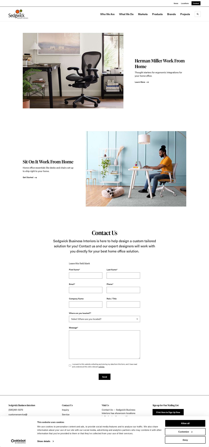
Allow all (185, 423)
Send (104, 376)
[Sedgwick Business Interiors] (23, 14)
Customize (183, 432)
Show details (43, 441)
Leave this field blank (79, 263)
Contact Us (107, 409)
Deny (185, 440)
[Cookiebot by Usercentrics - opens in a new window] (18, 441)
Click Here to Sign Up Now (168, 412)
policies (101, 366)
